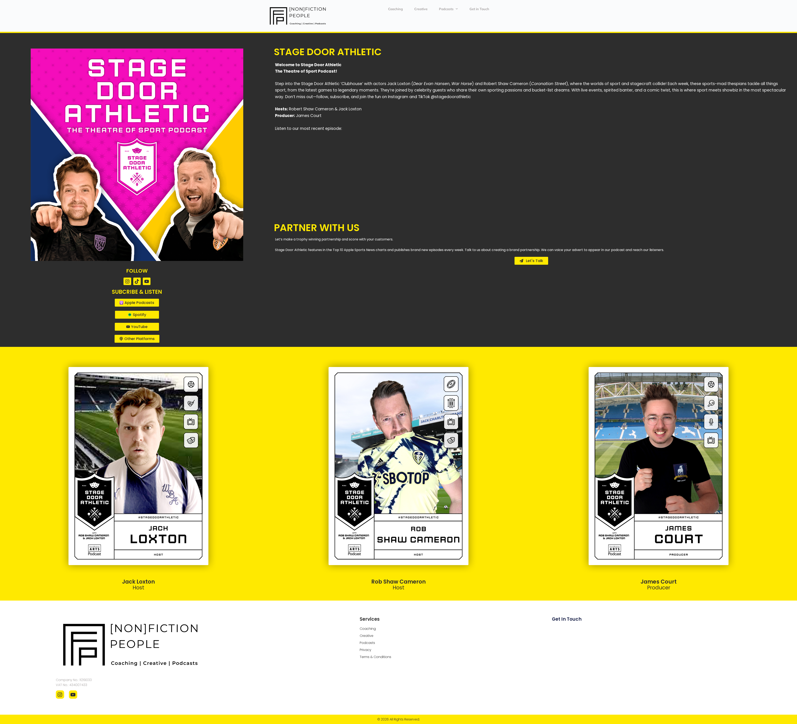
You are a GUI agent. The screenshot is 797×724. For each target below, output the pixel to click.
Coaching (395, 9)
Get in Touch (479, 9)
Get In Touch (567, 619)
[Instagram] (127, 281)
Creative (421, 9)
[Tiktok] (137, 281)
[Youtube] (146, 281)
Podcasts (446, 9)
